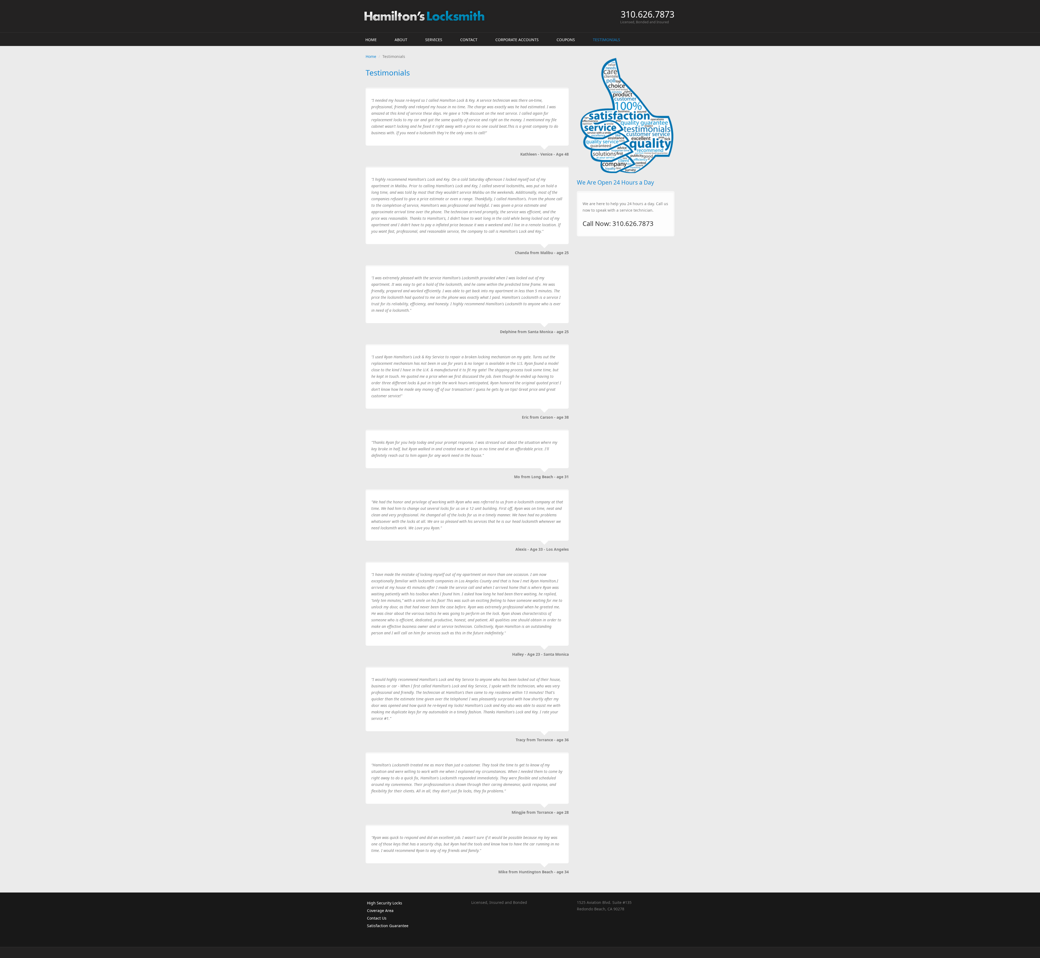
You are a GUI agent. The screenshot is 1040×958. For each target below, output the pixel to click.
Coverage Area (380, 910)
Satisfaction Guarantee (387, 925)
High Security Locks (384, 902)
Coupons (566, 39)
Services (433, 39)
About (401, 39)
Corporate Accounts (517, 39)
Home (371, 39)
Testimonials (606, 39)
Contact (468, 39)
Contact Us (376, 918)
